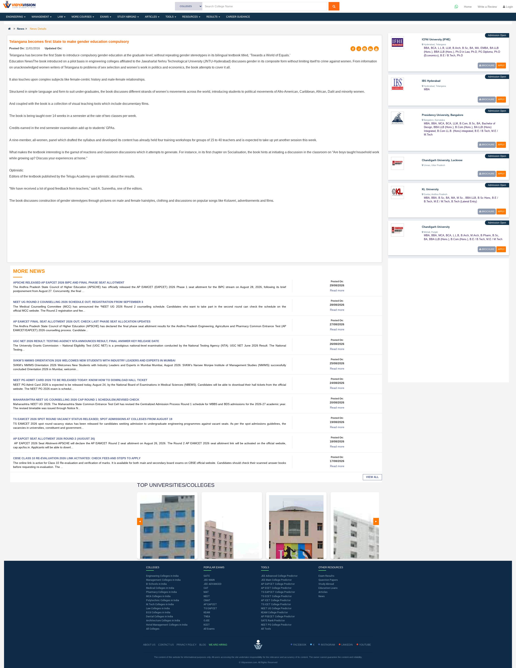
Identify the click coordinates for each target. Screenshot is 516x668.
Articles (151, 16)
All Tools (266, 628)
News (20, 28)
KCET (207, 624)
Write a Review (487, 6)
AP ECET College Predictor (276, 588)
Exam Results (326, 576)
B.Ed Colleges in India (158, 612)
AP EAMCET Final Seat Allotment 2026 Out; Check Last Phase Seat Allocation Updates (81, 321)
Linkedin (347, 644)
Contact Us (166, 644)
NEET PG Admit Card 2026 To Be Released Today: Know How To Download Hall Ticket (80, 380)
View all (372, 477)
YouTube (365, 644)
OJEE (207, 620)
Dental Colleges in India (159, 616)
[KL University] (397, 192)
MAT (206, 592)
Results (212, 16)
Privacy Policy (187, 644)
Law (60, 16)
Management (41, 16)
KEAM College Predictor (274, 612)
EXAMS (104, 16)
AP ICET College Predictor (276, 600)
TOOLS (169, 16)
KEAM (207, 612)
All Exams (209, 628)
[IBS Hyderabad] (397, 83)
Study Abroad (127, 16)
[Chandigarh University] (397, 229)
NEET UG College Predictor (276, 608)
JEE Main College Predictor (276, 580)
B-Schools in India (156, 584)
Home (468, 6)
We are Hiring (218, 644)
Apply (501, 65)
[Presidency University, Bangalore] (397, 117)
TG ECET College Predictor (276, 596)
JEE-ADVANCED (213, 584)
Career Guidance (238, 16)
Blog (202, 644)
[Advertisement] (194, 232)
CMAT (207, 600)
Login (509, 6)
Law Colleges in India (158, 608)
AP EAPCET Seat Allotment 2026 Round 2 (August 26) (54, 438)
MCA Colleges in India (158, 596)
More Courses (82, 16)
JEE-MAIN (209, 580)
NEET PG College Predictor (276, 624)
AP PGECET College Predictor (278, 616)
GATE (207, 576)
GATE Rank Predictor (273, 620)
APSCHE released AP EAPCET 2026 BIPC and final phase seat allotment (68, 282)
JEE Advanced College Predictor (279, 576)
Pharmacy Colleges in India (161, 592)
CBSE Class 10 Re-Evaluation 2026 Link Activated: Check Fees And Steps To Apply (76, 458)
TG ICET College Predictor (276, 604)
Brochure (487, 65)
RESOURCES (190, 16)
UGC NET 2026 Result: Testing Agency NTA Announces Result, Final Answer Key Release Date (86, 341)
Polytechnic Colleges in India (162, 600)
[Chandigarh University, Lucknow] (397, 163)
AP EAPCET (210, 604)
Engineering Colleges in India (162, 576)
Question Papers (328, 580)
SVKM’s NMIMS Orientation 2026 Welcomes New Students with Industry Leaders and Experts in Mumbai (94, 360)
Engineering (15, 16)
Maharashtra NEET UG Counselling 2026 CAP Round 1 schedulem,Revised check (76, 399)
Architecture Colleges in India (163, 620)
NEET (207, 596)
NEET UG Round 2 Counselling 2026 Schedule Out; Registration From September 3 (78, 302)
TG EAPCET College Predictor (278, 592)
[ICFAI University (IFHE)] (397, 42)
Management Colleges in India (163, 580)
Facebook (299, 644)
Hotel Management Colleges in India (166, 624)
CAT (206, 588)
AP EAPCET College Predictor (278, 584)
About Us (149, 644)
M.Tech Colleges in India (160, 604)
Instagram (328, 644)
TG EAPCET (210, 608)
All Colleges (152, 628)
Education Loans (328, 588)
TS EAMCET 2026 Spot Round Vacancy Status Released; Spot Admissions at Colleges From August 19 (92, 419)
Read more (337, 290)
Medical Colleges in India (160, 588)
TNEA (207, 616)
